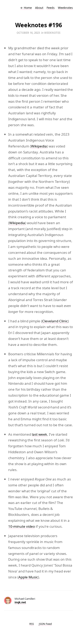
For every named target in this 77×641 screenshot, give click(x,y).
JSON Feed (45, 624)
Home (26, 8)
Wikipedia (39, 146)
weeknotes (52, 33)
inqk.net (20, 602)
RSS (31, 624)
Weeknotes (65, 8)
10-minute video (21, 526)
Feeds (51, 8)
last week (39, 434)
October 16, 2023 (28, 33)
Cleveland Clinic (55, 321)
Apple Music (28, 577)
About (39, 8)
